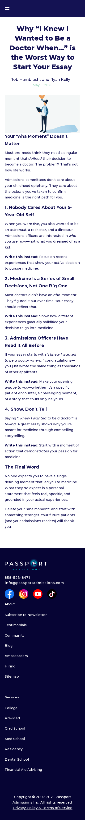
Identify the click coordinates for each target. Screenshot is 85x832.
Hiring (10, 666)
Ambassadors (16, 656)
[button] (7, 8)
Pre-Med (12, 718)
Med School (15, 739)
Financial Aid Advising (23, 770)
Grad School (15, 728)
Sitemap (12, 676)
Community (14, 635)
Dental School (17, 759)
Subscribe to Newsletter (26, 615)
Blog (9, 646)
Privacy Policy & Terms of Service (42, 807)
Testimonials (16, 625)
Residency (14, 749)
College (11, 708)
